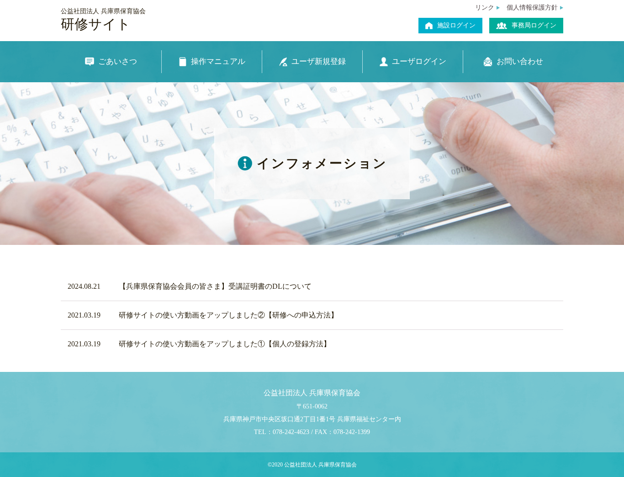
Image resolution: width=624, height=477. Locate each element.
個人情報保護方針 (532, 8)
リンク (484, 8)
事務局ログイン (534, 25)
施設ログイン (456, 25)
